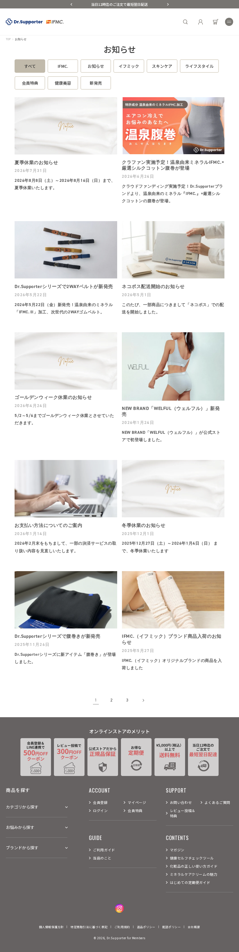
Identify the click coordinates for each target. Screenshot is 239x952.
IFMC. (63, 66)
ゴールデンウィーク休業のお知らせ (53, 397)
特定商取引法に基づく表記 (89, 927)
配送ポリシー (171, 927)
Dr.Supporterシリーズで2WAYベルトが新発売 (64, 286)
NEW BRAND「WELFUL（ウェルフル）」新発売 (171, 412)
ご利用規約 (122, 927)
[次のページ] (143, 700)
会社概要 (194, 927)
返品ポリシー (146, 927)
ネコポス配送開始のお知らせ (153, 286)
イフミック (129, 66)
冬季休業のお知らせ (143, 525)
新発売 (96, 83)
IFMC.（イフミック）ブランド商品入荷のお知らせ (172, 639)
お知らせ (96, 66)
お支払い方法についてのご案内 (48, 525)
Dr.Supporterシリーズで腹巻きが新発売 (57, 636)
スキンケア (162, 66)
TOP (8, 39)
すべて (30, 66)
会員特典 (30, 83)
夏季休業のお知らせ (36, 163)
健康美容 (63, 83)
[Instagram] (119, 908)
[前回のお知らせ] (71, 4)
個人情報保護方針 (51, 927)
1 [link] (96, 700)
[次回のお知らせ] (168, 4)
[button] (229, 22)
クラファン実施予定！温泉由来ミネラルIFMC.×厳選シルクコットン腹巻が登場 (173, 165)
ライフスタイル (199, 66)
